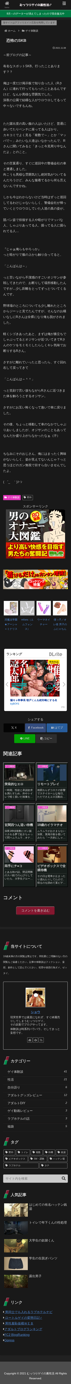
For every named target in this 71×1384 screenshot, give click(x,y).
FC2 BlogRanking (17, 1334)
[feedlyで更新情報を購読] (35, 1040)
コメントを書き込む (35, 910)
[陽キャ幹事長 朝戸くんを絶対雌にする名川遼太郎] (35, 679)
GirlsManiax (56, 654)
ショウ (35, 1012)
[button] (46, 738)
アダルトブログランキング (23, 1329)
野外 (29, 497)
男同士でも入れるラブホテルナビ (28, 1312)
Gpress (9, 1340)
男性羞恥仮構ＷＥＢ (19, 1323)
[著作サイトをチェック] (29, 1040)
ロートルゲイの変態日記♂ (23, 1317)
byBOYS (14, 703)
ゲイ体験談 (14, 497)
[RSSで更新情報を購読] (41, 1040)
